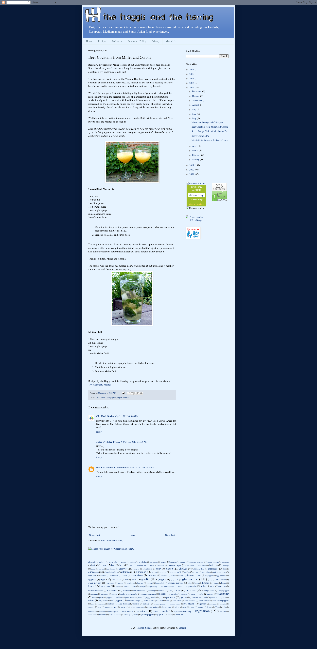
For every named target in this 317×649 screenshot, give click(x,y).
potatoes (170, 597)
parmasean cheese (148, 593)
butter (212, 565)
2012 (192, 87)
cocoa (154, 572)
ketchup (206, 582)
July (194, 109)
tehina (192, 607)
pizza (140, 597)
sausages (146, 603)
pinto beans (129, 597)
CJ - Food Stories (105, 416)
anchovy (102, 562)
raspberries (103, 600)
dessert (190, 575)
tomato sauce (127, 611)
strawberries (110, 606)
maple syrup (152, 586)
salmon (136, 603)
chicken (183, 568)
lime (134, 586)
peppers (109, 597)
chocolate (93, 572)
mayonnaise (191, 586)
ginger (161, 579)
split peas (212, 604)
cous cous (92, 575)
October (196, 95)
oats (170, 590)
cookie (195, 572)
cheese (169, 568)
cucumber (152, 575)
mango (142, 586)
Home (89, 41)
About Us (170, 41)
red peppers (116, 600)
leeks (223, 583)
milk (203, 586)
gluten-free (190, 578)
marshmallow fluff (168, 586)
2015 (192, 74)
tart (184, 607)
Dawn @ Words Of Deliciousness (112, 467)
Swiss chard (166, 607)
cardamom (111, 569)
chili (224, 569)
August (195, 104)
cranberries (114, 575)
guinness (110, 583)
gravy (210, 579)
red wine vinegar (133, 600)
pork (161, 597)
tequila (126, 397)
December (197, 91)
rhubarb (159, 600)
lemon (91, 586)
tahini (177, 607)
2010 (192, 169)
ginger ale (175, 579)
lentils (118, 586)
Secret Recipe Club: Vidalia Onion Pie (210, 131)
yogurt (160, 614)
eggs (103, 579)
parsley (162, 593)
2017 (192, 69)
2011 (192, 165)
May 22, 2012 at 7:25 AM (135, 441)
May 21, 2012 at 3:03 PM (126, 416)
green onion (221, 579)
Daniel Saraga (196, 200)
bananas (225, 561)
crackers (103, 575)
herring (140, 583)
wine (136, 614)
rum (92, 604)
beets (131, 565)
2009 (192, 174)
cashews (136, 569)
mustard (126, 590)
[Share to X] (135, 393)
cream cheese (137, 575)
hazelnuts (130, 583)
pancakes (104, 594)
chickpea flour (198, 569)
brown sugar (174, 565)
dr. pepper (209, 575)
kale (189, 583)
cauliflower (147, 568)
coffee (187, 572)
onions (191, 589)
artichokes (143, 562)
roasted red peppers (220, 600)
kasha (196, 583)
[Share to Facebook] (138, 393)
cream (124, 575)
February (196, 154)
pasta (193, 593)
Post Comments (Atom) (112, 540)
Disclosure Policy (137, 41)
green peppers (94, 582)
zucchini (179, 614)
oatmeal (161, 590)
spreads (223, 604)
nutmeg (151, 590)
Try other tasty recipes (99, 384)
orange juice (111, 397)
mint (103, 397)
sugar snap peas (137, 607)
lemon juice (104, 586)
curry (173, 575)
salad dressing (124, 603)
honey (149, 583)
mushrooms (112, 590)
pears (94, 597)
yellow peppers (147, 614)
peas (101, 597)
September (197, 100)
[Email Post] (123, 393)
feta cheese (117, 579)
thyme (209, 607)
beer (98, 397)
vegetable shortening (182, 611)
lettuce (125, 586)
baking (182, 562)
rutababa (101, 604)
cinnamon (141, 572)
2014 (192, 78)
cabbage (225, 565)
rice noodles (190, 600)
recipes (200, 204)
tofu (224, 607)
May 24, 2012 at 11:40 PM (142, 467)
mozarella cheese (95, 590)
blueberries (141, 565)
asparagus (154, 562)
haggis (120, 583)
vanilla (165, 611)
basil (93, 565)
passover (184, 594)
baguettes (172, 562)
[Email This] (128, 393)
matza (180, 586)
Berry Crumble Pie (200, 135)
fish (126, 579)
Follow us (117, 41)
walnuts (102, 614)
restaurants (148, 600)
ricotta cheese (204, 600)
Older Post (170, 535)
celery (158, 568)
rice (167, 600)
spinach (202, 603)
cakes (93, 569)
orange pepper (223, 590)
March (195, 150)
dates (180, 575)
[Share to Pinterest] (141, 393)
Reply (99, 431)
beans (103, 565)
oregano (94, 593)
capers (101, 569)
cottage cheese (219, 572)
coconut (163, 572)
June (194, 113)
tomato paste (113, 611)
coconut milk (175, 572)
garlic (145, 578)
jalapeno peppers (175, 582)
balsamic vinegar (196, 561)
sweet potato (152, 607)
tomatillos (92, 611)
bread (152, 565)
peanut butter (222, 593)
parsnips (174, 594)
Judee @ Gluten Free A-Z (109, 442)
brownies (190, 565)
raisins (91, 600)
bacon (163, 561)
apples (123, 561)
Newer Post (94, 535)
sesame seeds (175, 604)
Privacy (156, 41)
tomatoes (142, 611)
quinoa (223, 597)
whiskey (127, 614)
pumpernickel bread (198, 597)
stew (99, 607)
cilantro (125, 572)
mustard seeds (139, 590)
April (195, 145)
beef (113, 565)
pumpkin (213, 597)
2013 (192, 82)
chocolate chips (111, 572)
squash (91, 607)
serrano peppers (160, 604)
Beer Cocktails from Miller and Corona (210, 126)
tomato (102, 611)
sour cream (188, 603)
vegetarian (202, 610)
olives (177, 590)
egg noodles (221, 575)
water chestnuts (115, 614)
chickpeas (212, 568)
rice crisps (177, 600)
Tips (217, 607)
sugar (119, 397)
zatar (170, 614)
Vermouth (92, 614)
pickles (119, 597)
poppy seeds (150, 597)
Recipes (102, 41)
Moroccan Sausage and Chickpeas (207, 122)
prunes (184, 597)
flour (133, 579)
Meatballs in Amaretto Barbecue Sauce (210, 140)
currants (164, 575)
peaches (210, 594)
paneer (114, 593)
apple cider (113, 562)
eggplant (92, 579)
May (194, 118)
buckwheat (202, 565)
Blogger (182, 627)
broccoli (161, 565)
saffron (111, 603)
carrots (123, 568)
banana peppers (212, 562)
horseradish (159, 583)
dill (199, 575)
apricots (133, 562)
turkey (155, 611)
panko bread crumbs (128, 593)
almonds (91, 561)
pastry (201, 593)
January (196, 159)
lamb (216, 583)
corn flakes (206, 572)
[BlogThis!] (132, 393)
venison (223, 611)
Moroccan (221, 586)
